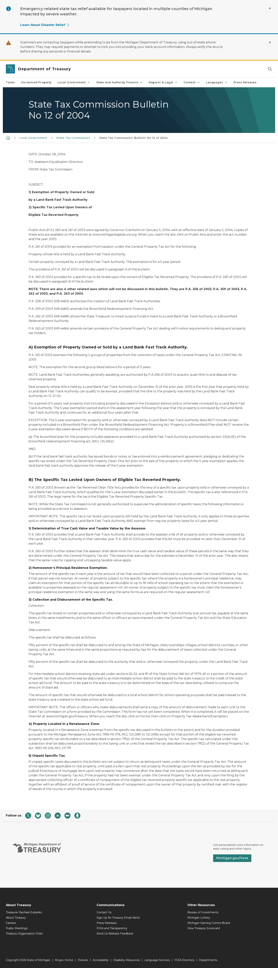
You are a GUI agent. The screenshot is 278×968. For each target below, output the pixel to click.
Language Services (157, 960)
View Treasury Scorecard (203, 928)
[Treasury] (8, 137)
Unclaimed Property (36, 82)
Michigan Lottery (198, 917)
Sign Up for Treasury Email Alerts (118, 917)
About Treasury (16, 917)
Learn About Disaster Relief (42, 25)
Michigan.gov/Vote (232, 858)
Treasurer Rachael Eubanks (24, 912)
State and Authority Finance (117, 82)
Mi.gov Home (64, 960)
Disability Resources (126, 960)
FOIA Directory (184, 960)
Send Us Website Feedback (115, 933)
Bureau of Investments (202, 912)
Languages (214, 82)
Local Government (72, 82)
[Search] (270, 69)
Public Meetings (16, 928)
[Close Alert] (270, 8)
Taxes (10, 82)
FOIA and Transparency (112, 928)
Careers (11, 923)
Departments (208, 960)
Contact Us (104, 912)
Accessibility (101, 960)
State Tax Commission (73, 138)
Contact (190, 82)
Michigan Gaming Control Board (208, 923)
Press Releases (245, 82)
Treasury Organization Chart (24, 933)
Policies (83, 960)
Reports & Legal (161, 82)
